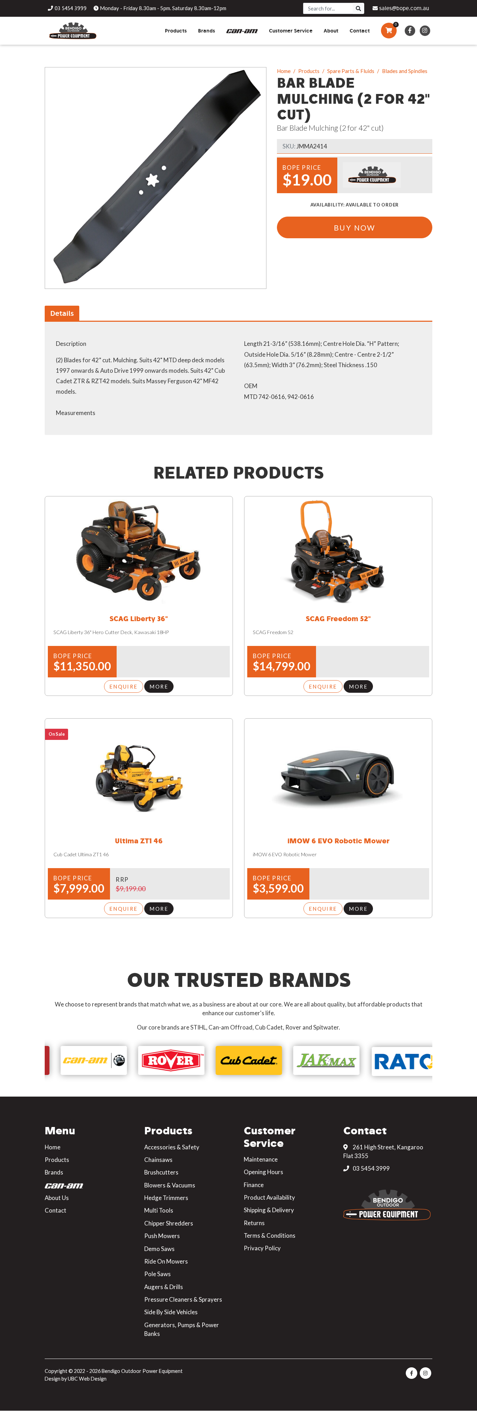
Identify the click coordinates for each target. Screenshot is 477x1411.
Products (309, 71)
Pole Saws (157, 1274)
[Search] (358, 8)
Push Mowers (162, 1235)
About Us (57, 1197)
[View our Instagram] (424, 31)
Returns (254, 1223)
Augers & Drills (163, 1286)
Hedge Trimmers (166, 1197)
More (158, 686)
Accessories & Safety (171, 1147)
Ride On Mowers (166, 1261)
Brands (54, 1172)
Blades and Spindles (404, 71)
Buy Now (354, 227)
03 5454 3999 (371, 1168)
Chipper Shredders (168, 1223)
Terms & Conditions (269, 1235)
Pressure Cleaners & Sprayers (183, 1299)
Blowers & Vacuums (169, 1185)
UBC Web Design (87, 1379)
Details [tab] (62, 313)
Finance (254, 1184)
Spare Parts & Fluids (350, 71)
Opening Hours (263, 1172)
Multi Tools (158, 1210)
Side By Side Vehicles (171, 1312)
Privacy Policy (262, 1248)
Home (284, 71)
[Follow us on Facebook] (409, 31)
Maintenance (261, 1159)
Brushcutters (161, 1172)
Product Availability (269, 1197)
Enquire (123, 686)
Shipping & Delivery (269, 1210)
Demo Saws (159, 1248)
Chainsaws (158, 1159)
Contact (55, 1210)
